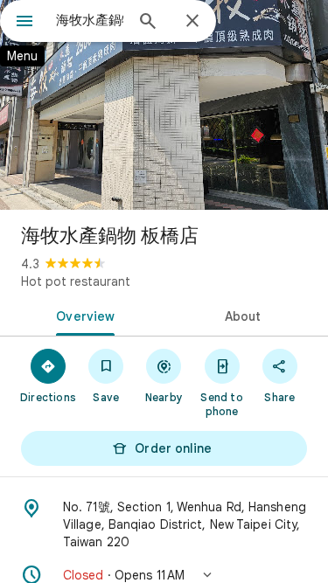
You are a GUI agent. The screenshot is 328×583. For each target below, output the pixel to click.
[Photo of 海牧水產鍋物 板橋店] (164, 105)
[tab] (82, 315)
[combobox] (89, 20)
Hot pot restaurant (75, 281)
